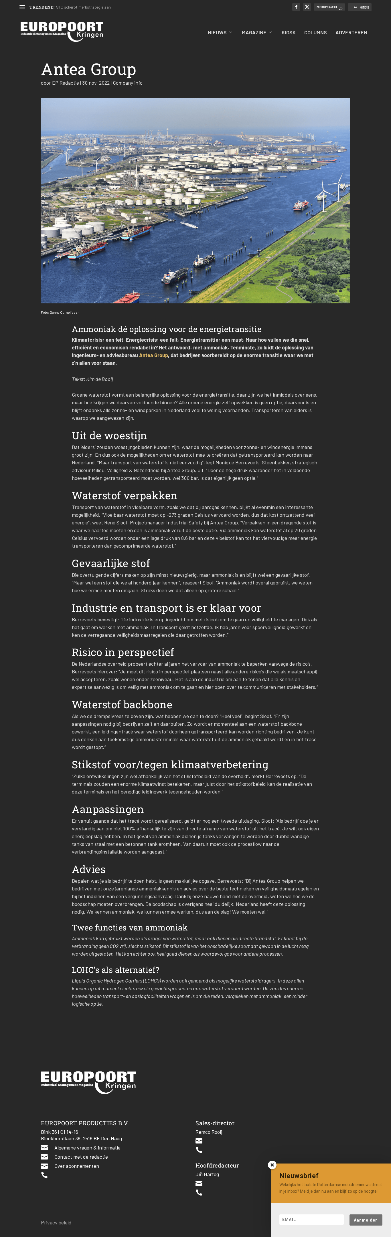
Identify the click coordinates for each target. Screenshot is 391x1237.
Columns (315, 32)
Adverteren (351, 32)
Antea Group (153, 355)
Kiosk (289, 32)
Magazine (254, 32)
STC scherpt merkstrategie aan (83, 7)
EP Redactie (65, 82)
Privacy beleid (56, 1222)
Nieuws (217, 32)
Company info (128, 82)
